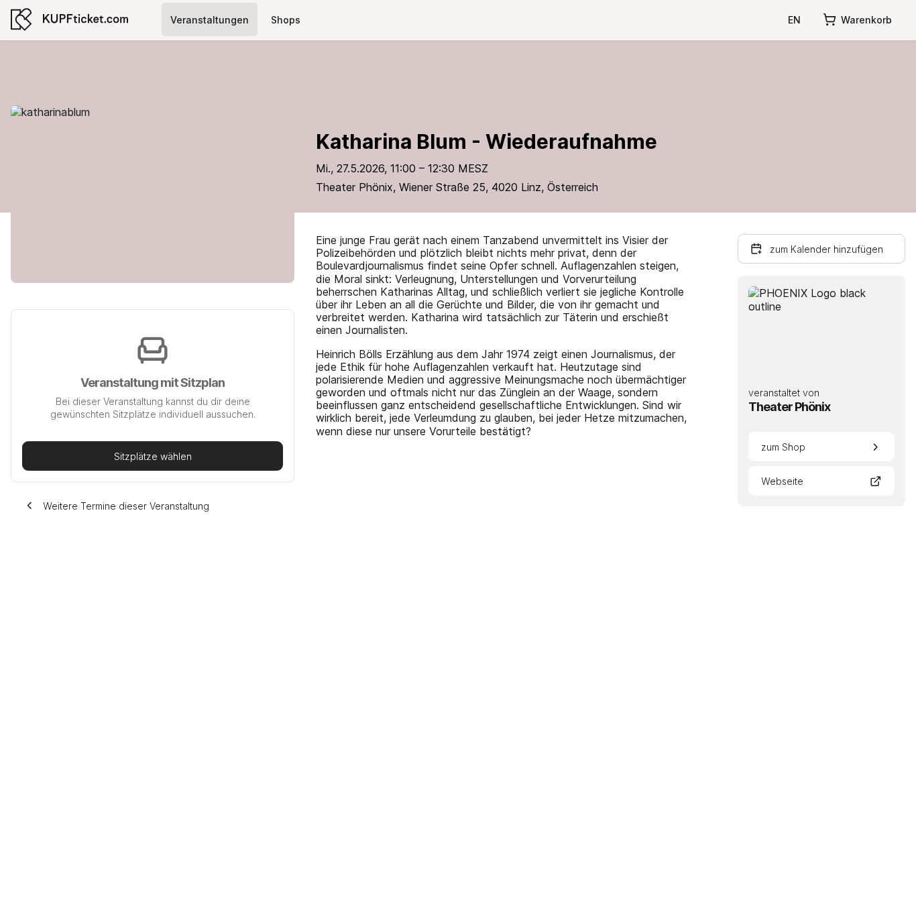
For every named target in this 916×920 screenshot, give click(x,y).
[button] (152, 456)
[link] (209, 19)
